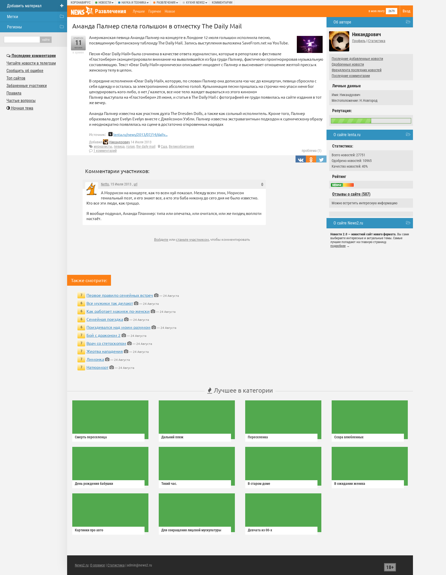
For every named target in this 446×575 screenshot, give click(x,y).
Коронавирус (81, 2)
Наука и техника (134, 2)
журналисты (103, 146)
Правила (13, 93)
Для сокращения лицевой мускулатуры (191, 530)
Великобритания (181, 146)
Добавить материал (24, 5)
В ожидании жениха (349, 483)
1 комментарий (105, 151)
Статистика (376, 41)
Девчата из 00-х (260, 530)
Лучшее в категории (242, 390)
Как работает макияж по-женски (118, 311)
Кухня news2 (195, 2)
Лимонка (95, 359)
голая (130, 146)
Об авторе (342, 22)
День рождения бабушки (94, 483)
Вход (406, 11)
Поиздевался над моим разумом (118, 327)
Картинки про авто (89, 530)
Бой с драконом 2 (103, 335)
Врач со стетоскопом (106, 343)
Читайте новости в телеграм (31, 63)
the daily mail (145, 146)
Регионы (14, 27)
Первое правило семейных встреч (119, 295)
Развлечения (166, 2)
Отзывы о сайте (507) (351, 194)
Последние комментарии (351, 76)
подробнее (338, 246)
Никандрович (119, 142)
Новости (105, 2)
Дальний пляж (172, 437)
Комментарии (222, 2)
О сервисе (97, 565)
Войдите (161, 239)
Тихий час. (169, 483)
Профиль (359, 41)
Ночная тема (21, 108)
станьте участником (192, 239)
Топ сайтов (15, 78)
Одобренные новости (348, 64)
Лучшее (139, 11)
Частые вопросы (21, 100)
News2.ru (82, 565)
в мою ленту (377, 11)
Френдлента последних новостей (356, 70)
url (135, 184)
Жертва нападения (104, 351)
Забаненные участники (26, 85)
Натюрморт (97, 367)
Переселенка (258, 437)
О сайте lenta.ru (347, 134)
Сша (164, 146)
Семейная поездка (104, 319)
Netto (105, 184)
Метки (12, 16)
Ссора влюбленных (348, 437)
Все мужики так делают (109, 303)
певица (119, 146)
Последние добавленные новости (357, 59)
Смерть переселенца (91, 437)
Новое (170, 11)
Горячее (154, 11)
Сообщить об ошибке (24, 70)
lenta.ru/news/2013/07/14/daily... (140, 134)
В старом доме (259, 483)
